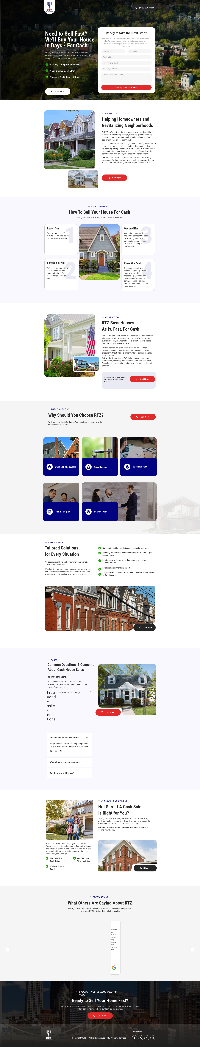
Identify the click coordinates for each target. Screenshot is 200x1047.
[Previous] (7, 950)
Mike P (114, 963)
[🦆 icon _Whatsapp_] (140, 1037)
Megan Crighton (61, 941)
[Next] (192, 950)
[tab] (50, 727)
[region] (61, 456)
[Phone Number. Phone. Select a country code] (105, 63)
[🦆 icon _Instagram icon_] (146, 1037)
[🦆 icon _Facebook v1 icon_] (134, 1037)
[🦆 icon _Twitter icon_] (152, 1037)
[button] (51, 751)
